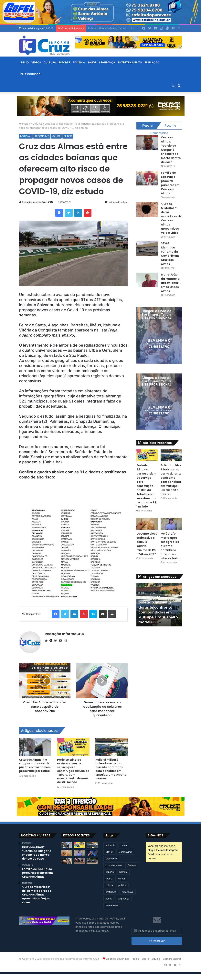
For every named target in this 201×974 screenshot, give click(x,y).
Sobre (145, 958)
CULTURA (50, 62)
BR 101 (109, 851)
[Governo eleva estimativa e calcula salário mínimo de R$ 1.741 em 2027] (147, 524)
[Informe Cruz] (44, 45)
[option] (159, 604)
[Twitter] (69, 213)
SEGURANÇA (107, 62)
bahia (124, 845)
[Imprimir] (112, 614)
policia (109, 885)
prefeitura (111, 891)
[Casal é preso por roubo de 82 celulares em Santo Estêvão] (66, 861)
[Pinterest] (87, 213)
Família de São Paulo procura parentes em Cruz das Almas (170, 183)
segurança (123, 898)
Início (24, 123)
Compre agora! (172, 958)
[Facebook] (59, 213)
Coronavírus (125, 851)
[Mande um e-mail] (51, 202)
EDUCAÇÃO (152, 62)
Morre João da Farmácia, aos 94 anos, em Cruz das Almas (170, 283)
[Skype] (93, 614)
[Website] (47, 640)
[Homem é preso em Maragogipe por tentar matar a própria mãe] (92, 861)
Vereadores (112, 905)
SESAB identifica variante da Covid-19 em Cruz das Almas (170, 253)
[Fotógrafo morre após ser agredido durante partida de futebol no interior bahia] (171, 524)
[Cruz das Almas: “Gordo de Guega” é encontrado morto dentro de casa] (147, 142)
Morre (109, 878)
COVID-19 (111, 858)
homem (123, 871)
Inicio (24, 62)
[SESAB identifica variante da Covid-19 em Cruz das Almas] (147, 248)
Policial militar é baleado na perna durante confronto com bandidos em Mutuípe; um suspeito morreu (111, 769)
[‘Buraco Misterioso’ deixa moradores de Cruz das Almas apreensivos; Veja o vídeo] (147, 209)
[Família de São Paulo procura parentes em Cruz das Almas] (147, 178)
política (122, 885)
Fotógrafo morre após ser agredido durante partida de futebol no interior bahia (170, 546)
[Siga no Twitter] (49, 202)
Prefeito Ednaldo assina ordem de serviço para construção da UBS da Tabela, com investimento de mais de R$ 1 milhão (73, 771)
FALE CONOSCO (30, 74)
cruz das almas (114, 865)
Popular (147, 125)
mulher (121, 878)
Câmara (132, 865)
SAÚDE (92, 62)
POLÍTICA (79, 62)
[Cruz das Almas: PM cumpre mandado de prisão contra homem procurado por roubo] (35, 747)
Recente (170, 125)
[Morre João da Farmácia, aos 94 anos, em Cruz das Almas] (147, 280)
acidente (110, 845)
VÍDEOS (36, 62)
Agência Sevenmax (117, 958)
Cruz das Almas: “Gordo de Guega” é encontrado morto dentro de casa (171, 149)
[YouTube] (61, 640)
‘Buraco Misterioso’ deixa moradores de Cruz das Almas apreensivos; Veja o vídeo (171, 218)
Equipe (156, 958)
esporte (110, 871)
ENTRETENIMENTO (130, 62)
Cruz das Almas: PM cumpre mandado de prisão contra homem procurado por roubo (35, 765)
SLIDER (68, 136)
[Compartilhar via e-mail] (103, 614)
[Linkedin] (78, 213)
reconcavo (127, 891)
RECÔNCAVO (42, 136)
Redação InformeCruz (34, 202)
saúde (109, 898)
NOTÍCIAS (36, 123)
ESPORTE (64, 62)
